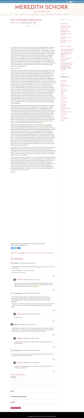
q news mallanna (65, 58)
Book (17, 253)
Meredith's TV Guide (66, 112)
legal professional (65, 53)
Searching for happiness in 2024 (65, 30)
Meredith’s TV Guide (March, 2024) (66, 27)
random (63, 116)
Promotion (45, 253)
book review (64, 90)
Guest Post (63, 104)
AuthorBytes (53, 416)
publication (51, 253)
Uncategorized (64, 118)
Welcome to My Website (65, 55)
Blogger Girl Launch (66, 85)
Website (13, 402)
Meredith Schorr (37, 253)
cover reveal (64, 98)
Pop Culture (64, 114)
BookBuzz (63, 92)
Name (13, 391)
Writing (62, 120)
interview (63, 106)
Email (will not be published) (19, 396)
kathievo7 (63, 49)
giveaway (63, 102)
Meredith (19, 279)
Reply (53, 276)
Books (62, 94)
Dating (62, 100)
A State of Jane (29, 253)
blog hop (63, 83)
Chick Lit (63, 96)
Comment (14, 377)
